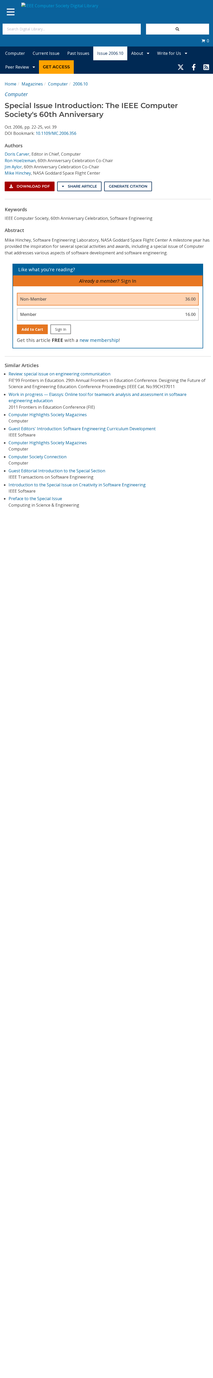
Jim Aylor (13, 167)
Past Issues (78, 53)
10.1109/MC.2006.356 (56, 133)
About (137, 53)
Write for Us (169, 53)
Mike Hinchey (18, 173)
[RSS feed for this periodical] (206, 67)
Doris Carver (17, 154)
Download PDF (33, 186)
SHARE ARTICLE (82, 186)
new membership (99, 340)
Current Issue (46, 53)
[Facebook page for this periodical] (194, 67)
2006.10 (80, 84)
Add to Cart (32, 329)
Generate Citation (128, 186)
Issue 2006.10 (110, 53)
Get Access (56, 66)
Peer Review (17, 67)
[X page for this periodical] (181, 67)
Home (10, 84)
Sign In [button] (128, 281)
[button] (205, 41)
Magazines (32, 84)
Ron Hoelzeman (20, 160)
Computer (15, 53)
